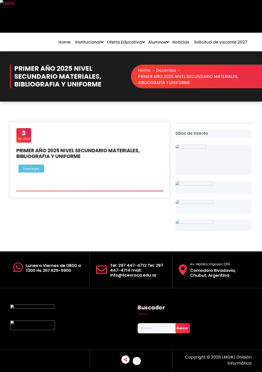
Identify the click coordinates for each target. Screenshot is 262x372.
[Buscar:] (164, 328)
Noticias (181, 42)
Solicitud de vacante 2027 (220, 42)
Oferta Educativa (124, 42)
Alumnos (157, 42)
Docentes (166, 70)
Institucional (88, 42)
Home (65, 42)
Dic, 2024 (24, 135)
